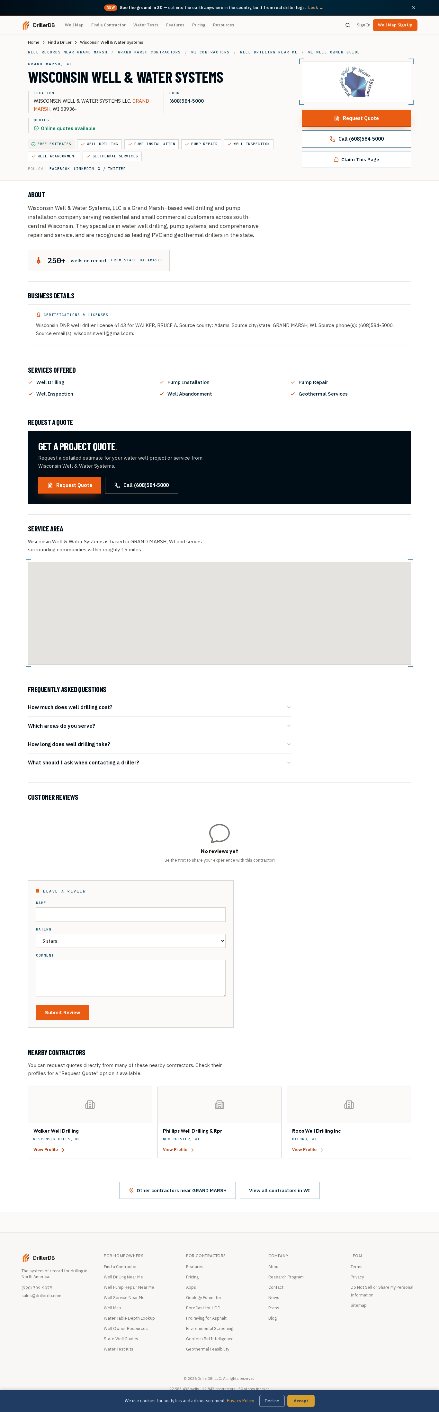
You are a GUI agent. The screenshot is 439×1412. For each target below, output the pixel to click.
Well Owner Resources (126, 1328)
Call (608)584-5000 (361, 139)
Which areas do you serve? (61, 725)
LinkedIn (84, 168)
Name (41, 903)
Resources (223, 25)
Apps (191, 1287)
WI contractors (210, 52)
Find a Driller (60, 42)
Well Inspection (252, 144)
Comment (45, 955)
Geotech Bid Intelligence (210, 1339)
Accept (301, 1401)
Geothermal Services (115, 156)
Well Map (74, 25)
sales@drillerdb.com (41, 1295)
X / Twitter (112, 168)
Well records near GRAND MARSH (67, 52)
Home (34, 42)
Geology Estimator (203, 1297)
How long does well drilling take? (69, 744)
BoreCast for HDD (203, 1308)
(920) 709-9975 (37, 1288)
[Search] (347, 25)
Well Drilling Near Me (123, 1277)
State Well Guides (121, 1339)
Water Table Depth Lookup (129, 1318)
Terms (357, 1266)
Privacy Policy (240, 1401)
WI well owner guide (334, 52)
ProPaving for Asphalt (206, 1318)
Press (273, 1308)
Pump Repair (204, 144)
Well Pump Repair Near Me (129, 1287)
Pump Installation (154, 144)
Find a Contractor (108, 25)
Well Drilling (102, 144)
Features (175, 25)
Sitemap (359, 1305)
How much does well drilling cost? (70, 707)
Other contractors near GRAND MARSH (182, 1190)
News (273, 1297)
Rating (43, 929)
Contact (275, 1287)
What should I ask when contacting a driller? (83, 762)
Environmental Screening (209, 1328)
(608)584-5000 (186, 101)
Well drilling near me (269, 52)
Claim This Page (360, 159)
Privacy (357, 1277)
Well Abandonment (57, 156)
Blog (272, 1318)
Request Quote (361, 118)
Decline (272, 1401)
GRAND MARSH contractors (149, 52)
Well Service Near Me (124, 1297)
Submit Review (62, 1012)
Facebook (59, 168)
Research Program (286, 1277)
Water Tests (145, 25)
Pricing (198, 25)
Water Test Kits (118, 1349)
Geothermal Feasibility (207, 1349)
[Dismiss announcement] (413, 8)
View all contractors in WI (279, 1190)
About (274, 1266)
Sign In (363, 25)
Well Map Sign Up (395, 25)
